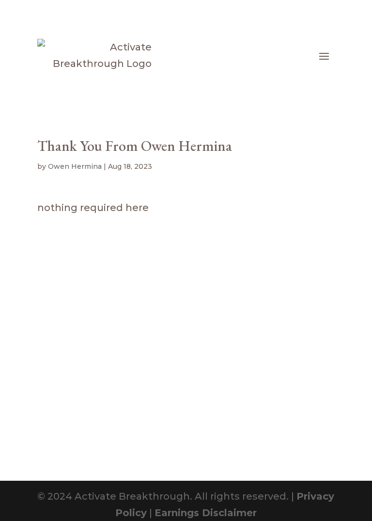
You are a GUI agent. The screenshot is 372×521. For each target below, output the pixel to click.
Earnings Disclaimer (206, 513)
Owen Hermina (75, 166)
